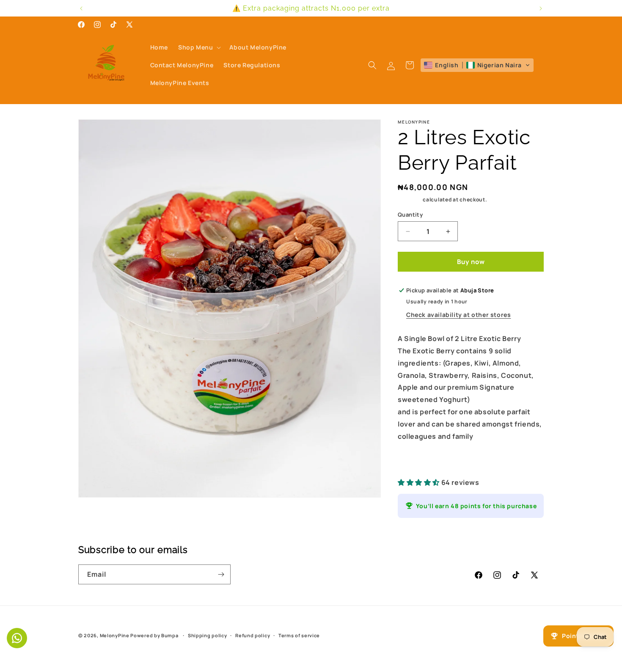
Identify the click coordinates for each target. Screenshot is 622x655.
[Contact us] (17, 638)
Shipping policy (207, 635)
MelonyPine (114, 635)
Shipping (410, 199)
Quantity (410, 214)
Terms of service (299, 635)
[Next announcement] (540, 8)
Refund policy (252, 635)
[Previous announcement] (81, 8)
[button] (198, 47)
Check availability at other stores (458, 315)
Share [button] (416, 462)
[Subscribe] (221, 574)
